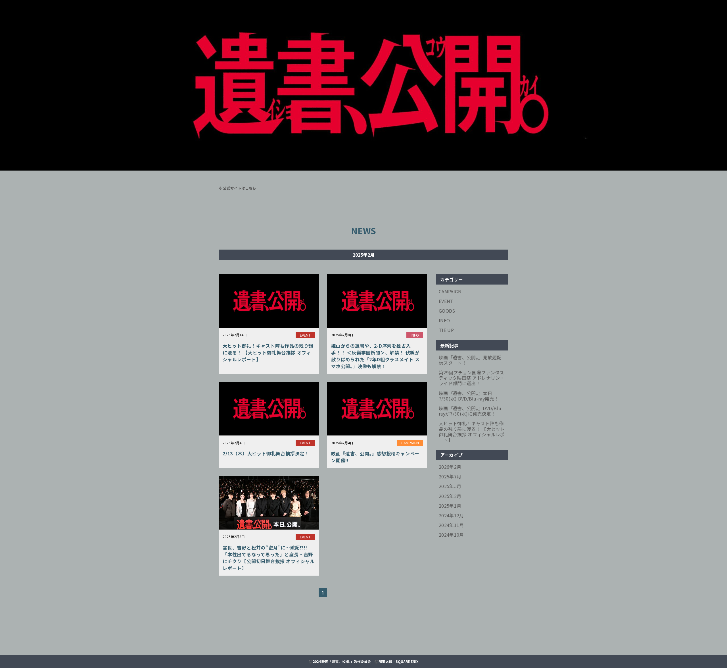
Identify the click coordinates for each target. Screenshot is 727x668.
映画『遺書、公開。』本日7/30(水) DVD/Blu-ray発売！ (469, 396)
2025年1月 (450, 506)
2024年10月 (451, 535)
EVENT (446, 301)
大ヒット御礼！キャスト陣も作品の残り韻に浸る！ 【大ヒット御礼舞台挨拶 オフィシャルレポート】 (472, 432)
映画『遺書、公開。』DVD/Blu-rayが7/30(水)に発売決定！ (471, 411)
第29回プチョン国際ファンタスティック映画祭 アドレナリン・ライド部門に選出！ (472, 378)
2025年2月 (450, 496)
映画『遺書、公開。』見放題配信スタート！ (470, 360)
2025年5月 (450, 486)
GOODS (447, 311)
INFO (444, 320)
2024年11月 (451, 525)
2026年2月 (450, 467)
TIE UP (446, 330)
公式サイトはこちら (239, 188)
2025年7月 (450, 476)
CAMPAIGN (450, 291)
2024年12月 (451, 515)
